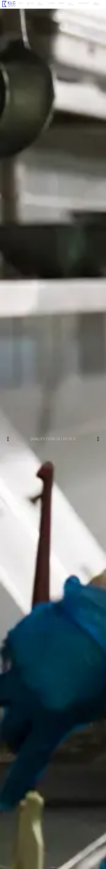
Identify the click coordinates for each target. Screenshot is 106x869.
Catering (51, 3)
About (21, 3)
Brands (61, 3)
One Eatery (40, 3)
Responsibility (84, 3)
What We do (30, 3)
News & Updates (97, 3)
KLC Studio (70, 3)
